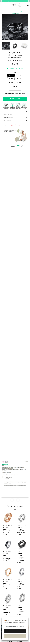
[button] (1, 1)
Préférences (21, 626)
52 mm (11, 75)
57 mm (11, 78)
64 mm (19, 82)
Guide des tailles (16, 68)
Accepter (15, 631)
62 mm (11, 82)
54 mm (19, 75)
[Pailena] (15, 5)
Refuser (15, 636)
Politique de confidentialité (12, 626)
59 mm (19, 78)
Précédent (13, 13)
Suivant (17, 13)
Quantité (15, 86)
